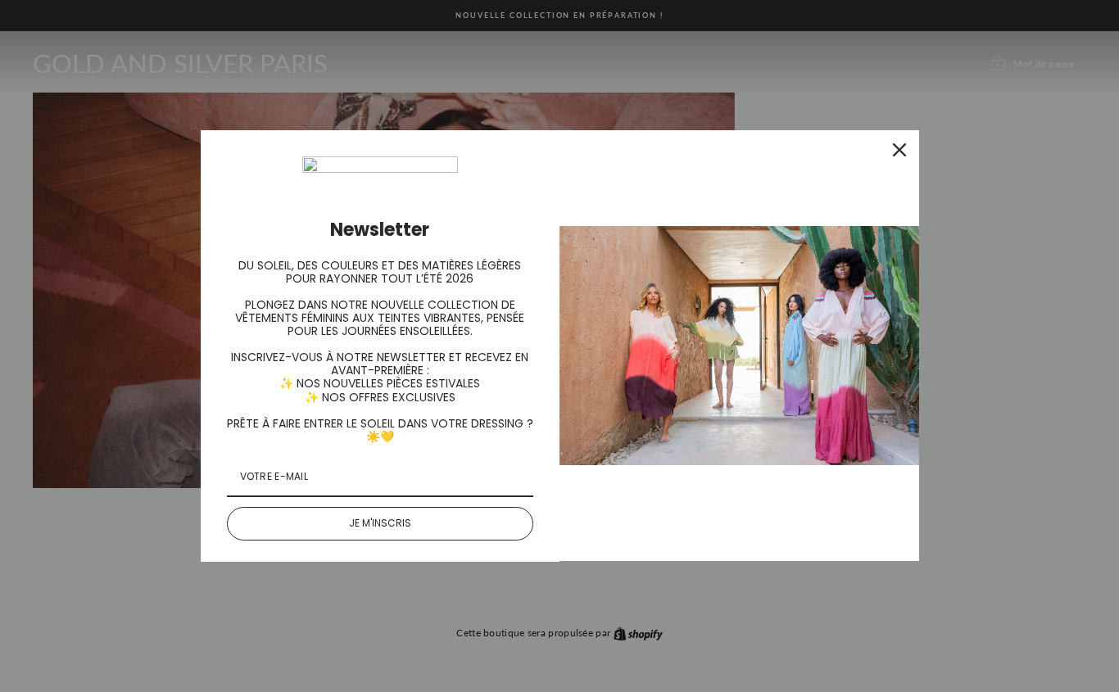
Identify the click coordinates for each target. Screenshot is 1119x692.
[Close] (899, 150)
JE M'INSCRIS (380, 523)
